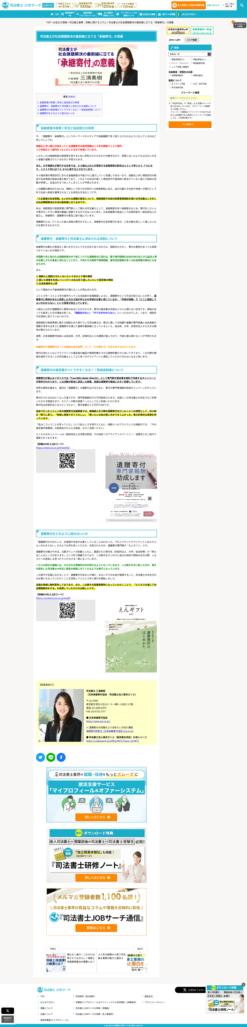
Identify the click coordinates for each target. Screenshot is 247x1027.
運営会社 (149, 996)
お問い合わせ (212, 5)
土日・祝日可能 (200, 83)
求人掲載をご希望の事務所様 (191, 5)
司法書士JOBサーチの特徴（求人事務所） (95, 1014)
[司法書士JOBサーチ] (21, 5)
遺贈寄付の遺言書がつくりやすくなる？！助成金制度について (69, 109)
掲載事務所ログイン (7, 1019)
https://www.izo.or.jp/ (98, 721)
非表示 (72, 96)
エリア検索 (192, 40)
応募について (46, 1014)
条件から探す (175, 40)
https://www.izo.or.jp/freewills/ (53, 447)
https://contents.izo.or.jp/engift (53, 598)
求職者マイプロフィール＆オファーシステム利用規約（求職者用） (106, 1002)
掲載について (46, 1008)
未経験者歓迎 (177, 75)
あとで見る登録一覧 (229, 4)
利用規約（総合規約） (86, 996)
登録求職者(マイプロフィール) (54, 1019)
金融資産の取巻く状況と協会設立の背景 (58, 102)
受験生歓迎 (198, 75)
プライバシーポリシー (155, 1002)
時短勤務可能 (199, 63)
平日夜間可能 (177, 87)
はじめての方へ (47, 1002)
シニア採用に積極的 (180, 66)
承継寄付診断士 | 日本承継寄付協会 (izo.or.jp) (110, 731)
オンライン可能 (178, 83)
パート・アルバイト (180, 63)
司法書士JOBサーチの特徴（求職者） (93, 1008)
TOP (42, 996)
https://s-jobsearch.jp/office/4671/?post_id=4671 (112, 740)
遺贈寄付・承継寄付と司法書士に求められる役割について (67, 106)
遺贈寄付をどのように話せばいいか (56, 113)
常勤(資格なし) (199, 59)
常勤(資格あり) (177, 59)
